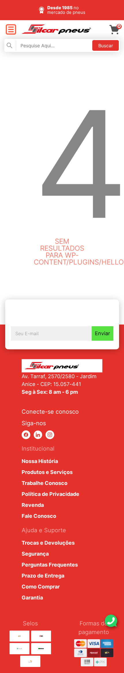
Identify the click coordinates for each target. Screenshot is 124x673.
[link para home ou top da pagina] (62, 365)
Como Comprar (41, 587)
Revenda (33, 505)
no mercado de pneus (66, 10)
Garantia (32, 598)
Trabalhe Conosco (44, 483)
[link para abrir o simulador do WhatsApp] (111, 621)
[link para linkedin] (37, 434)
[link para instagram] (49, 434)
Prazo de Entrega (43, 576)
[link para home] (56, 32)
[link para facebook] (26, 434)
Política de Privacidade (50, 494)
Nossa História (40, 461)
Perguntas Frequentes (50, 565)
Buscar (105, 45)
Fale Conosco (39, 516)
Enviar (102, 333)
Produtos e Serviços (47, 472)
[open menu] (10, 29)
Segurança (35, 554)
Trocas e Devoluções (48, 543)
